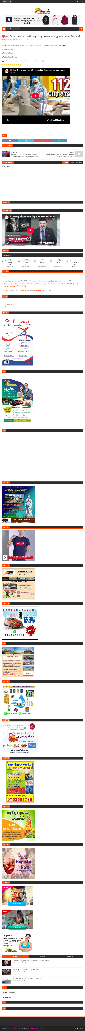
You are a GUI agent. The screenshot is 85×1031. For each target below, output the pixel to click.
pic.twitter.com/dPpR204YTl (15, 286)
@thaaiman (8, 304)
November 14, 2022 (40, 290)
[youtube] (80, 1)
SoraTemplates (13, 1028)
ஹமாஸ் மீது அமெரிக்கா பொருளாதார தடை (25, 969)
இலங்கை (5, 992)
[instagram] (82, 1)
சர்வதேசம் (12, 992)
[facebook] (75, 1)
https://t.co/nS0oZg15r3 (68, 283)
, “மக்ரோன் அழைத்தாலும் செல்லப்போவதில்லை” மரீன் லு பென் (31, 960)
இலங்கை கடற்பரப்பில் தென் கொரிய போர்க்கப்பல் (27, 978)
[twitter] (78, 1)
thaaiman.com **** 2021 (35, 1028)
